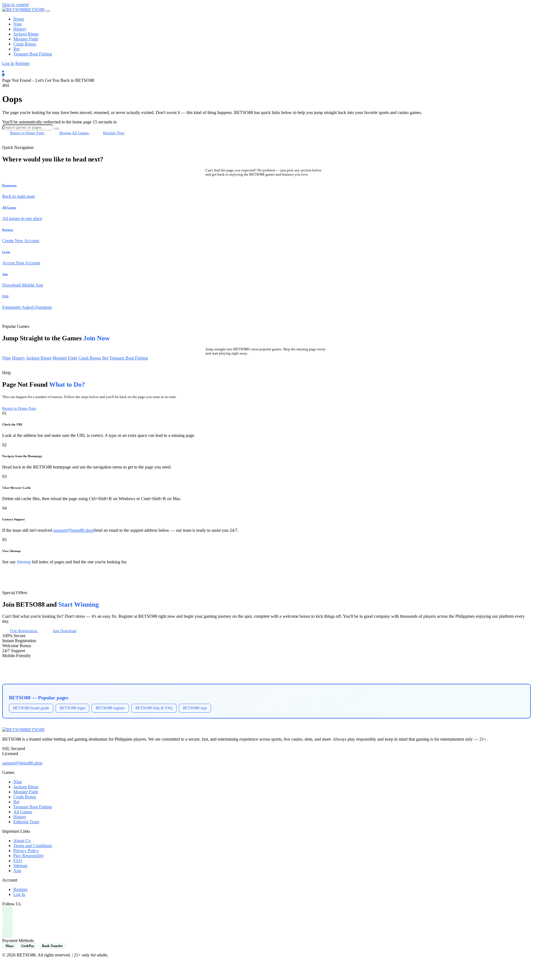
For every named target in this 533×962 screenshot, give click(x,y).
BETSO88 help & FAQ (153, 708)
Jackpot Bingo (26, 34)
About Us (22, 840)
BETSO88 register (110, 708)
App (17, 870)
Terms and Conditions (32, 845)
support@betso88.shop (73, 530)
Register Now (113, 133)
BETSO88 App (195, 708)
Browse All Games (74, 133)
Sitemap (24, 562)
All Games (22, 811)
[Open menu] (48, 11)
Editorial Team (26, 821)
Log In (8, 63)
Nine (17, 24)
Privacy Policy (26, 850)
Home (18, 19)
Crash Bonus (24, 44)
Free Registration (24, 631)
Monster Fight (25, 39)
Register (22, 63)
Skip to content (15, 4)
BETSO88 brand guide (31, 708)
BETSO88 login (72, 708)
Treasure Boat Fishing (32, 54)
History (19, 29)
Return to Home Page (27, 133)
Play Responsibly (28, 855)
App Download (64, 631)
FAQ (17, 860)
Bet (16, 49)
